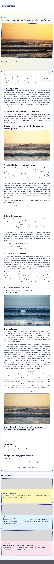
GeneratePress (35, 562)
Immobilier (18, 8)
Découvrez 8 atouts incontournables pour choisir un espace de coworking (23, 545)
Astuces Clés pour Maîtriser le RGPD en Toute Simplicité (18, 493)
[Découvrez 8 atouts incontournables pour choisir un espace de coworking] (27, 535)
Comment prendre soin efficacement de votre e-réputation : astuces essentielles (25, 519)
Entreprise (26, 4)
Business (34, 4)
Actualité (18, 4)
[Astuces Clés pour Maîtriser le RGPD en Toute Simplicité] (26, 483)
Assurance (41, 4)
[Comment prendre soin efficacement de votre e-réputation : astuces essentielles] (27, 509)
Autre (3, 16)
